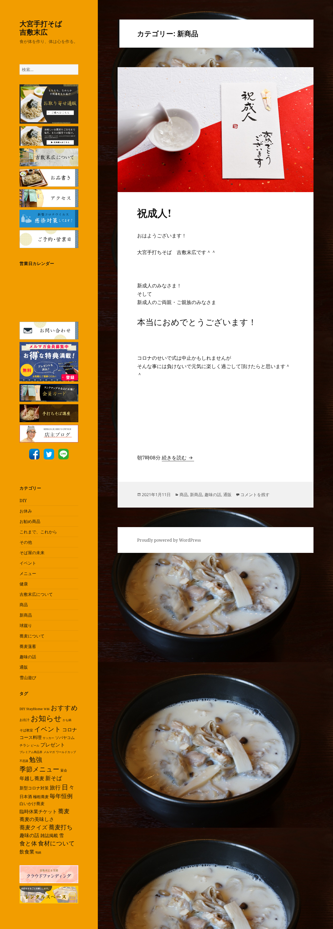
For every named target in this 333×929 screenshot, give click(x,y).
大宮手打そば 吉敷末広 (48, 28)
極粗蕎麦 (41, 796)
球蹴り (26, 625)
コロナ (69, 729)
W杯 (47, 709)
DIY (23, 500)
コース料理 (31, 737)
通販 (24, 667)
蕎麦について (32, 636)
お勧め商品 (30, 521)
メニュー (28, 573)
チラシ (25, 745)
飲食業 (27, 851)
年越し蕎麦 (32, 778)
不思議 (24, 761)
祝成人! (154, 213)
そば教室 (26, 730)
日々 (68, 786)
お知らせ (46, 718)
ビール (35, 745)
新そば (53, 778)
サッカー (48, 738)
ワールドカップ (66, 752)
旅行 (55, 787)
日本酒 (26, 796)
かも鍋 (67, 720)
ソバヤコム (65, 737)
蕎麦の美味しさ (37, 819)
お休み (26, 511)
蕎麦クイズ (34, 827)
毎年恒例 (61, 796)
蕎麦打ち (61, 827)
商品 (24, 605)
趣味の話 (28, 657)
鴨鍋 (38, 852)
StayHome (34, 708)
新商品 (26, 615)
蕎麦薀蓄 (28, 646)
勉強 (35, 759)
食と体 (28, 843)
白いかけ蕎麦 (32, 803)
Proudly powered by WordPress (169, 540)
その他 (26, 542)
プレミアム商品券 (31, 752)
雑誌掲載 (49, 835)
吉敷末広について (36, 594)
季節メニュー (39, 768)
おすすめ (64, 707)
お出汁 (25, 719)
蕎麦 (63, 811)
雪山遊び (28, 677)
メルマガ (49, 752)
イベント (28, 563)
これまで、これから (38, 532)
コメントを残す (255, 494)
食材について (56, 843)
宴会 (63, 770)
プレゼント (52, 744)
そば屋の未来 (32, 552)
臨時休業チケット (38, 811)
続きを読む (178, 457)
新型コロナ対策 (34, 788)
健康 (24, 584)
